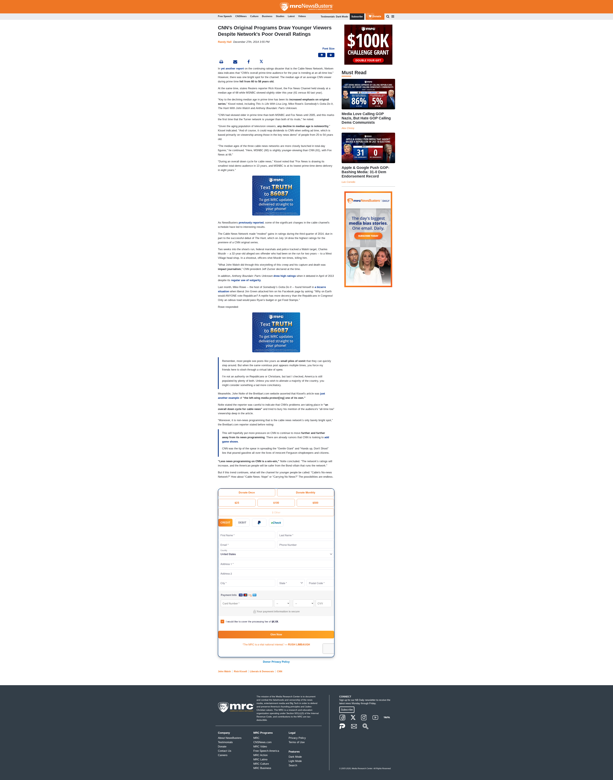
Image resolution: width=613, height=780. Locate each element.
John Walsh (224, 671)
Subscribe (357, 16)
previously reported (251, 222)
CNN (279, 671)
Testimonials (328, 16)
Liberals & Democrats (262, 671)
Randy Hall (225, 41)
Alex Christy (348, 128)
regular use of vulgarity (246, 280)
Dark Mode (342, 16)
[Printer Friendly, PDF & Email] (235, 62)
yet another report (232, 68)
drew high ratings (284, 275)
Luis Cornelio (348, 182)
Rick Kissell (240, 671)
